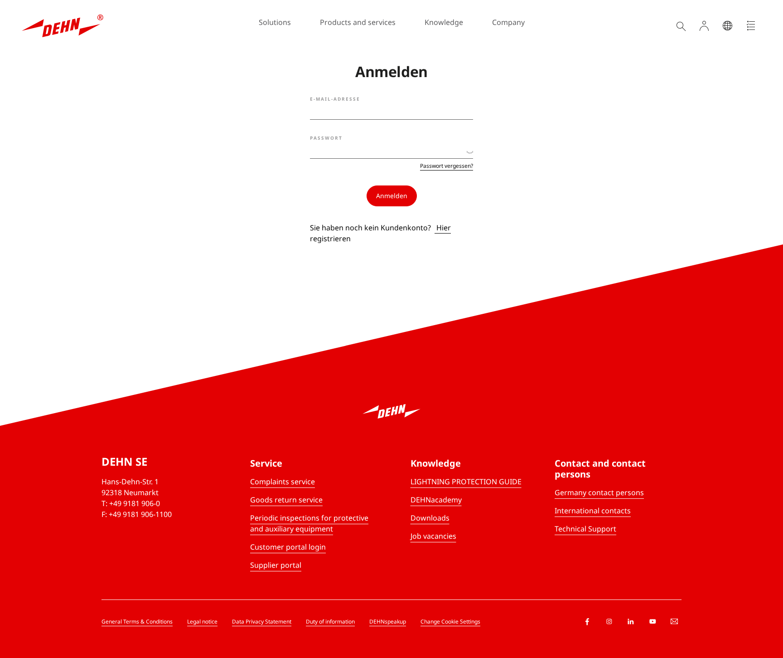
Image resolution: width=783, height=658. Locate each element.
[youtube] (652, 621)
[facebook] (587, 621)
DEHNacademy (436, 500)
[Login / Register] (704, 26)
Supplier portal (275, 565)
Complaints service (282, 482)
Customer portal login (288, 547)
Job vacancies (433, 536)
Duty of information (330, 621)
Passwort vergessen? (446, 166)
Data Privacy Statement (261, 621)
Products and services (358, 22)
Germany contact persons (599, 492)
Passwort (326, 138)
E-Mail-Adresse (335, 99)
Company (508, 22)
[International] (728, 26)
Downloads (430, 518)
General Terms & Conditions (137, 621)
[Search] (681, 26)
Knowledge (444, 22)
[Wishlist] (751, 26)
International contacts (593, 511)
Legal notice (202, 621)
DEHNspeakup (387, 621)
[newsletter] (674, 621)
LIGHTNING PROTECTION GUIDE (466, 482)
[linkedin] (631, 621)
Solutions (275, 22)
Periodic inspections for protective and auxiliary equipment (309, 523)
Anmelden (391, 195)
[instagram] (609, 621)
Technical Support (585, 529)
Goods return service (286, 500)
